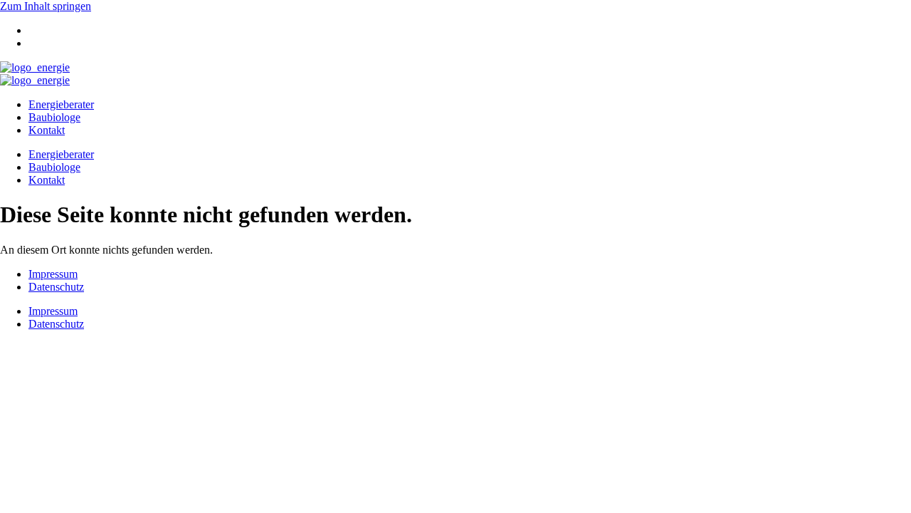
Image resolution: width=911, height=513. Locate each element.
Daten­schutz (56, 287)
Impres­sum (53, 274)
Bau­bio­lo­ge (54, 117)
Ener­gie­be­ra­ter (61, 104)
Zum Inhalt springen (45, 6)
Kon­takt (46, 130)
